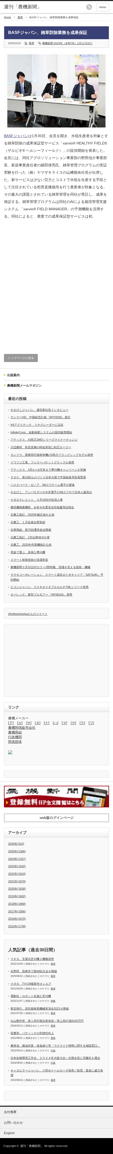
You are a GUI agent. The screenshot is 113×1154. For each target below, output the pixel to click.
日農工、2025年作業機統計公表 (31, 544)
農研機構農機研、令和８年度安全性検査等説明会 (42, 507)
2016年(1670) (17, 918)
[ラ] (82, 723)
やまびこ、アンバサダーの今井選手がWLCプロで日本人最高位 (51, 492)
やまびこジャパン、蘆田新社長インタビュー (39, 409)
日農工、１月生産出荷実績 (28, 522)
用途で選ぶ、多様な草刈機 (28, 552)
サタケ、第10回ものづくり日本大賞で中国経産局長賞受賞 (48, 477)
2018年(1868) (17, 903)
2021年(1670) (17, 881)
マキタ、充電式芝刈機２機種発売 (32, 958)
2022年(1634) (17, 873)
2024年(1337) (17, 858)
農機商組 (15, 732)
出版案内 (13, 375)
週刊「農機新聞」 (31, 1145)
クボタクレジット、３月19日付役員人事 (37, 499)
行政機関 (15, 737)
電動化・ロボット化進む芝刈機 (31, 996)
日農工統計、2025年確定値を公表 (32, 514)
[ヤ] (73, 723)
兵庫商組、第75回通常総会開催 (31, 529)
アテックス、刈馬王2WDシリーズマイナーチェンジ (44, 439)
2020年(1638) (17, 888)
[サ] (29, 723)
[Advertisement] (56, 286)
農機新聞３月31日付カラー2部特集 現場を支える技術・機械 (50, 567)
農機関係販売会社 (21, 728)
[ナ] (46, 723)
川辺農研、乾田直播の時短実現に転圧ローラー (41, 447)
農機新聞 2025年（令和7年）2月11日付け (67, 43)
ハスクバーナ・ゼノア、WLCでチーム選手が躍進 (43, 484)
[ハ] (55, 723)
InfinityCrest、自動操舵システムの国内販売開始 (41, 432)
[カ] (20, 723)
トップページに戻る (21, 357)
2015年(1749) (17, 926)
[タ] (37, 723)
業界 (20, 17)
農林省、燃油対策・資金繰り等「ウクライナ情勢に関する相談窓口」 (55, 1045)
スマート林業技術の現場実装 (29, 559)
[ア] (11, 723)
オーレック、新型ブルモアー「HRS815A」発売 (41, 594)
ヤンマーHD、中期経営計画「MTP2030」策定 (40, 417)
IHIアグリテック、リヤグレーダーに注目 (37, 424)
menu (102, 7)
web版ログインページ (57, 818)
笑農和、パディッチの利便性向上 (32, 1033)
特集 (53, 1001)
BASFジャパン (16, 136)
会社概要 (10, 1112)
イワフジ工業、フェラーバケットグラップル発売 (42, 462)
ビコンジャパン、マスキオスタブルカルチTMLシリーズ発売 (50, 586)
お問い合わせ (13, 1122)
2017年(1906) (17, 911)
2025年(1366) (17, 851)
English (9, 1133)
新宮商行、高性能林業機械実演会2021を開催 (40, 1008)
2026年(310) (16, 843)
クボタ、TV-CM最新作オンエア (31, 983)
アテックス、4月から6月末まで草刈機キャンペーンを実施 (48, 469)
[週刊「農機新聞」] (26, 7)
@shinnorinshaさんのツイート (28, 613)
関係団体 (15, 742)
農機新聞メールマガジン (24, 385)
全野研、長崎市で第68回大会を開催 (34, 971)
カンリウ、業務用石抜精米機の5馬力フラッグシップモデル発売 (52, 454)
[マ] (64, 723)
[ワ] (91, 723)
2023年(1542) (17, 866)
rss (89, 7)
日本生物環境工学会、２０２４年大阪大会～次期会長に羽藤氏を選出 (55, 1057)
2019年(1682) (17, 896)
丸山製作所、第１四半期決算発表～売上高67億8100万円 (47, 1020)
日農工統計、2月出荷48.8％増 (30, 537)
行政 (53, 1050)
